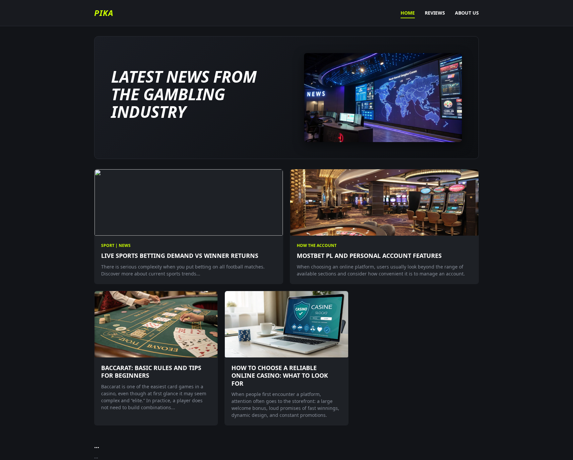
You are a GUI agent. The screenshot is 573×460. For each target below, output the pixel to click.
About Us (467, 13)
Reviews (435, 13)
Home (408, 13)
